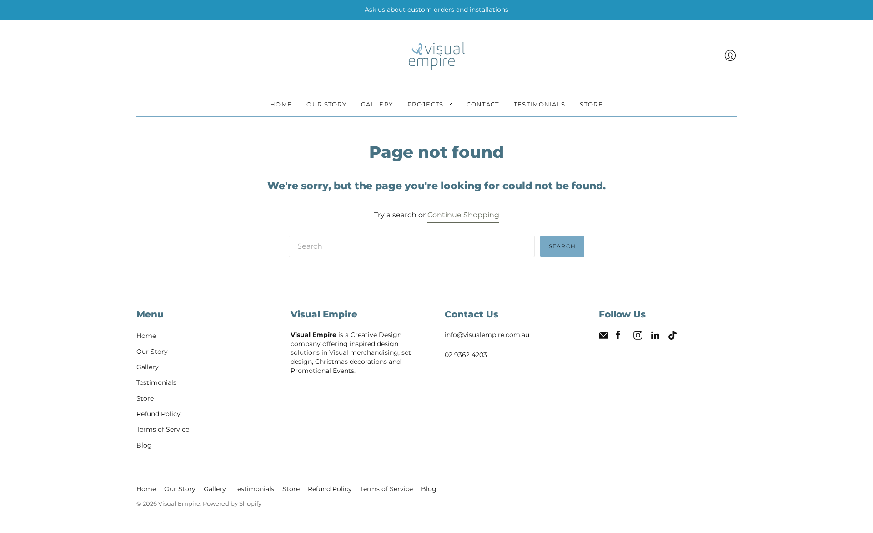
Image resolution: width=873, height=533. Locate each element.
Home (281, 104)
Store (591, 104)
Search (562, 246)
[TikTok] (672, 337)
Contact (483, 104)
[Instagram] (637, 337)
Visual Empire (179, 503)
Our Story (326, 104)
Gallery (377, 104)
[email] (603, 337)
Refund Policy (158, 414)
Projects (425, 104)
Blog (144, 445)
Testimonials (540, 104)
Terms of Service (162, 429)
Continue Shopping (463, 215)
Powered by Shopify (232, 503)
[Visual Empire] (436, 56)
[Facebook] (618, 337)
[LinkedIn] (655, 337)
